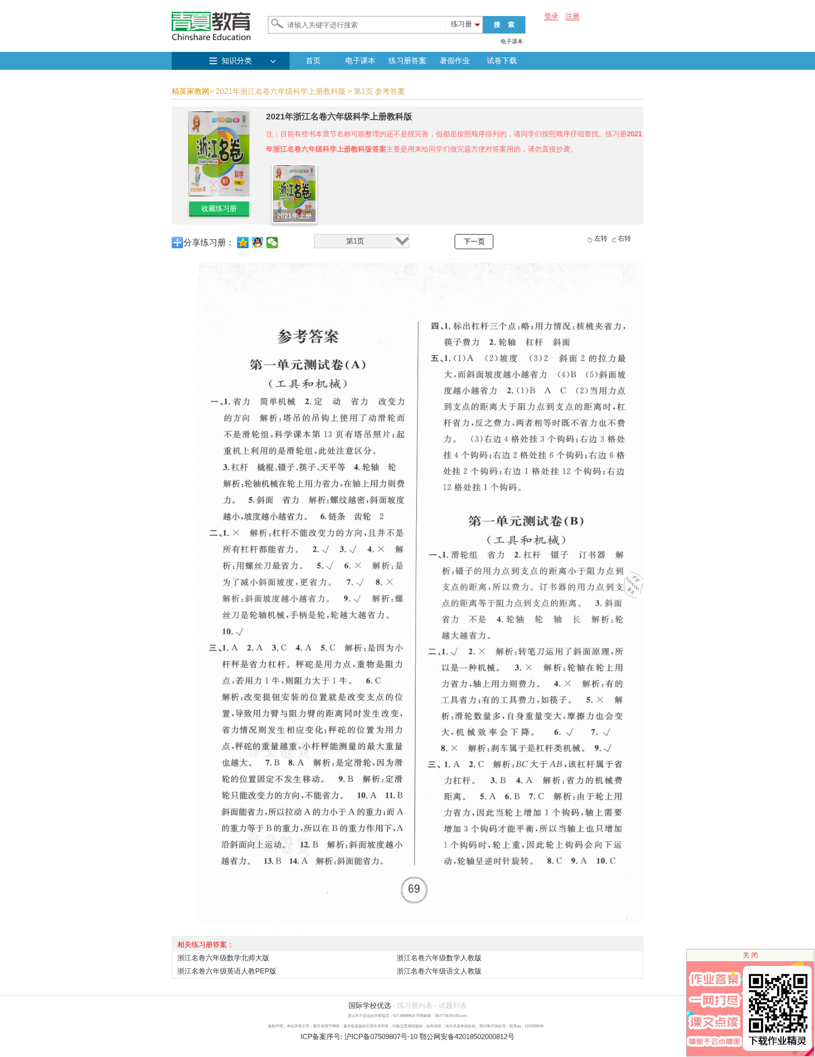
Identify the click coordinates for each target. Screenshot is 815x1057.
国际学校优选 (370, 1005)
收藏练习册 (219, 208)
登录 (551, 16)
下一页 (474, 241)
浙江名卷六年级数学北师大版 (223, 958)
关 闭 (750, 955)
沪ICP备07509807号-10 (380, 1036)
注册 (573, 16)
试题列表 (453, 1005)
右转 (624, 238)
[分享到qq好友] (258, 242)
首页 (313, 61)
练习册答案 (407, 61)
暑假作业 (455, 61)
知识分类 (237, 61)
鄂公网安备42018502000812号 (467, 1036)
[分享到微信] (272, 242)
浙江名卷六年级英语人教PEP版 (226, 971)
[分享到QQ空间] (243, 242)
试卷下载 (502, 61)
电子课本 (511, 41)
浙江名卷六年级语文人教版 (439, 971)
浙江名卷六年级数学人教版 (439, 958)
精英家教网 (190, 91)
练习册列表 (414, 1005)
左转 (600, 238)
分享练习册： (208, 242)
